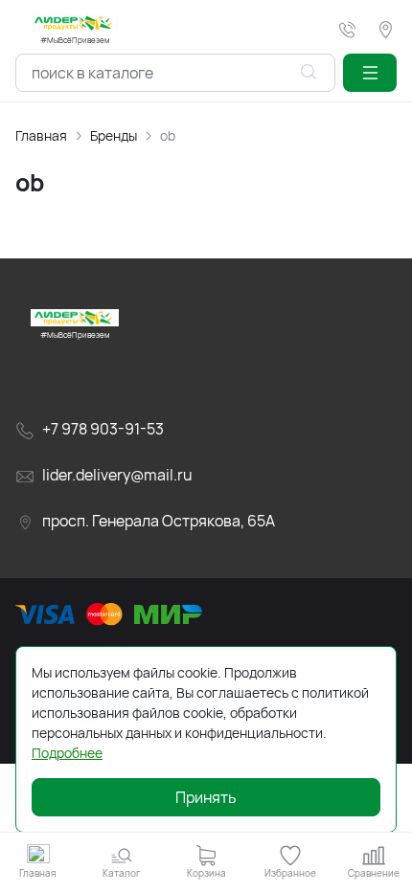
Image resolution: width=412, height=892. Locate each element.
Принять (206, 797)
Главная (41, 135)
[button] (370, 73)
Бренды (113, 135)
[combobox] (175, 73)
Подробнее (67, 753)
